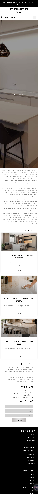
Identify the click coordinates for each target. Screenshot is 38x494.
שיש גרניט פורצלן (30, 457)
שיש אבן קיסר (31, 454)
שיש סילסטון (32, 483)
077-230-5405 (11, 17)
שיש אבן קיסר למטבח (29, 447)
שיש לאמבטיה (31, 437)
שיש (15, 215)
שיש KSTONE (31, 460)
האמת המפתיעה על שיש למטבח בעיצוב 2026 (19, 342)
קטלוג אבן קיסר (31, 441)
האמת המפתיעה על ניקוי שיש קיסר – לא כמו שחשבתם (19, 299)
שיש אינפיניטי (31, 464)
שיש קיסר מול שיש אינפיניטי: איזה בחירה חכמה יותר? (19, 256)
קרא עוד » (19, 270)
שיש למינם (32, 477)
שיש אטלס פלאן (31, 467)
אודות (33, 491)
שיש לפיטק (32, 480)
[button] (34, 17)
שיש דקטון (32, 474)
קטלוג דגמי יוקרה (30, 444)
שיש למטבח (32, 434)
